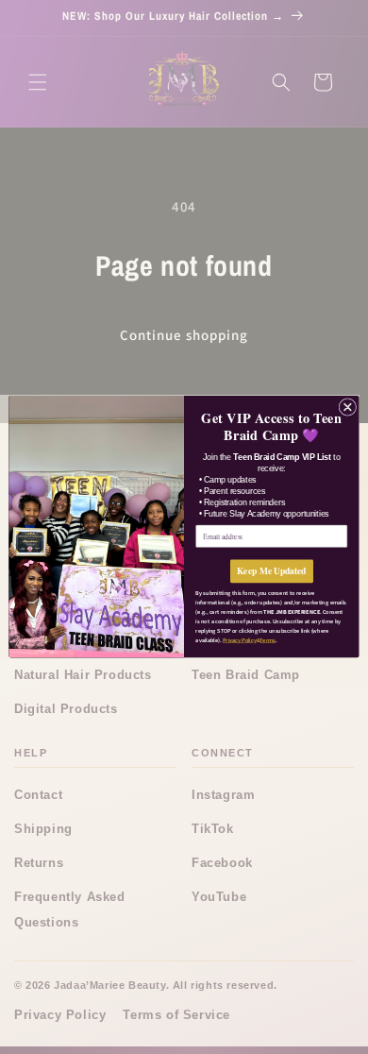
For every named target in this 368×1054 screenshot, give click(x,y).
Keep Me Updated (272, 571)
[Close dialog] (348, 408)
